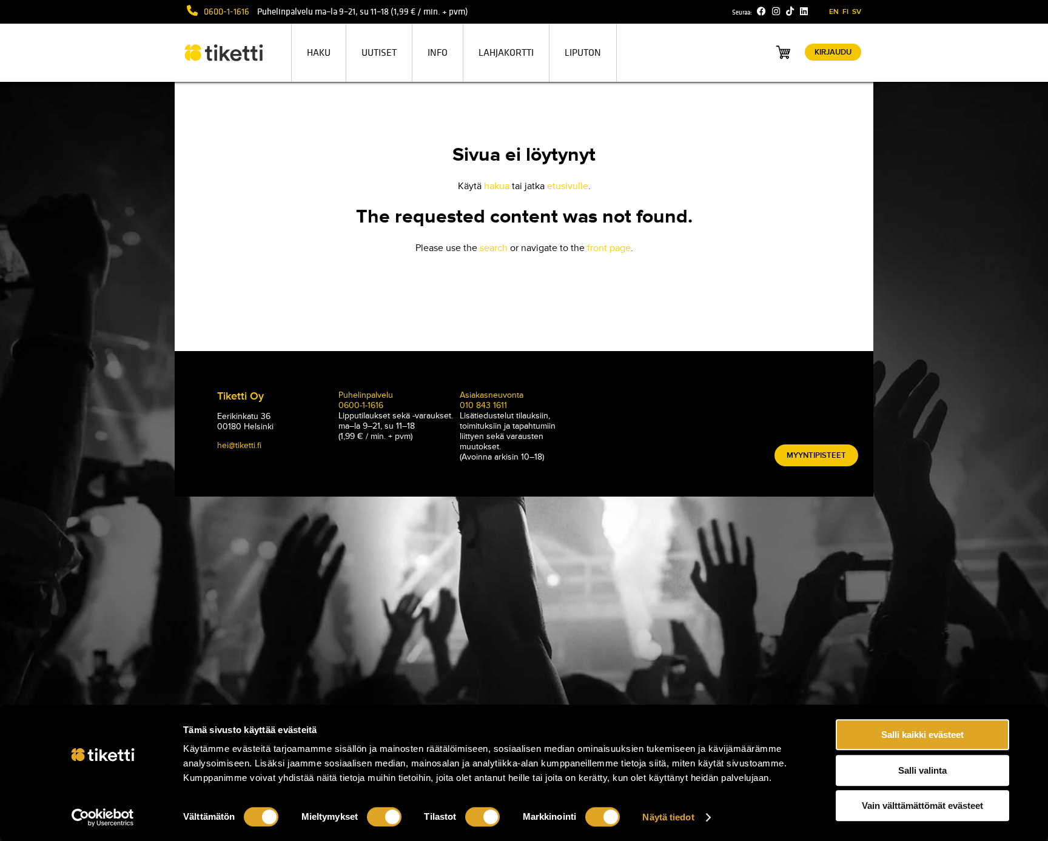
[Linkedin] (804, 11)
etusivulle (567, 186)
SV (856, 11)
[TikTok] (790, 11)
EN (834, 11)
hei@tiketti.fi (239, 445)
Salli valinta (922, 770)
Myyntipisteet (816, 455)
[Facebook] (761, 11)
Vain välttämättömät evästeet (922, 805)
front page (609, 248)
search (494, 248)
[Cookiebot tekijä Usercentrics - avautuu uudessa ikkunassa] (103, 817)
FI (845, 11)
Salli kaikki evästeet (922, 734)
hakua (496, 186)
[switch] (384, 816)
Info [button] (438, 52)
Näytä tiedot (668, 817)
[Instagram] (776, 11)
